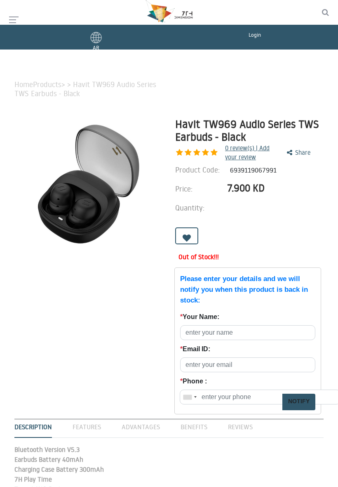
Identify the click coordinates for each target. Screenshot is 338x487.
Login (255, 34)
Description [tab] (33, 427)
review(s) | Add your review (247, 152)
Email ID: (195, 348)
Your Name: (199, 316)
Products (47, 84)
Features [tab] (87, 427)
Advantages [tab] (141, 427)
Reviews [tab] (240, 427)
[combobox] (189, 397)
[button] (186, 235)
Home (23, 84)
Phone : (193, 381)
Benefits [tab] (194, 427)
